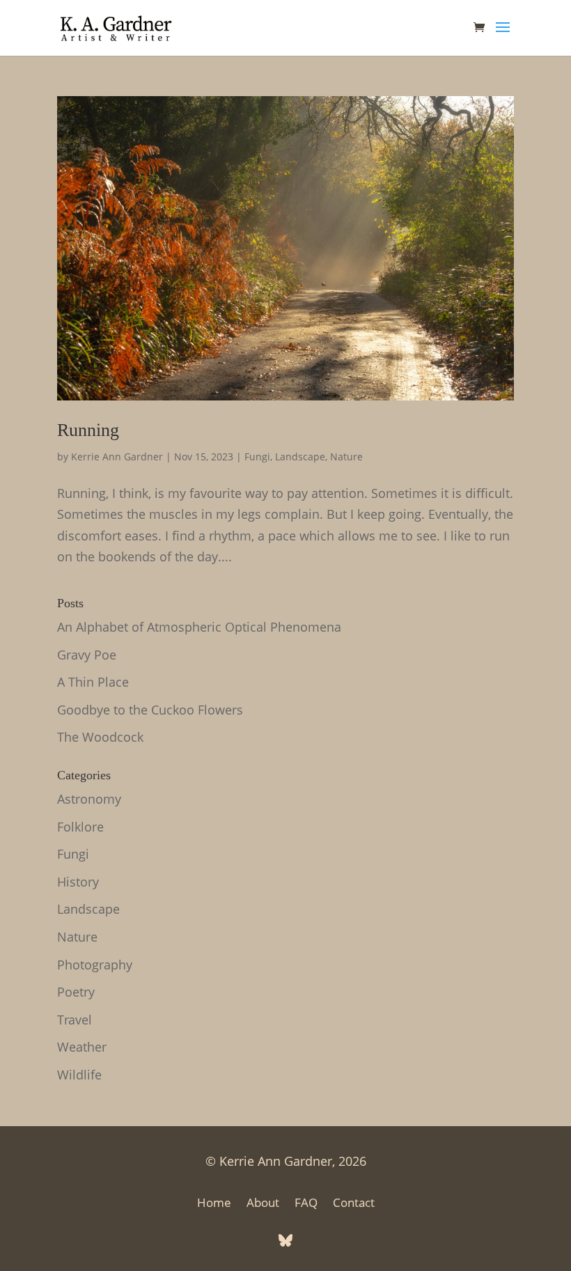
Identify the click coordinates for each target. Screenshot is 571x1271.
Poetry (76, 991)
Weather (82, 1046)
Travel (74, 1019)
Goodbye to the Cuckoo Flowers (150, 709)
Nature (346, 456)
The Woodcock (100, 736)
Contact (354, 1204)
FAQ (306, 1204)
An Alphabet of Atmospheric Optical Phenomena (199, 626)
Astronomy (89, 798)
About (263, 1204)
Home (214, 1204)
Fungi (257, 456)
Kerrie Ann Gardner (117, 456)
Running (88, 430)
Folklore (80, 826)
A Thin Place (93, 681)
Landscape (300, 456)
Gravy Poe (86, 654)
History (78, 881)
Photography (94, 964)
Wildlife (79, 1074)
